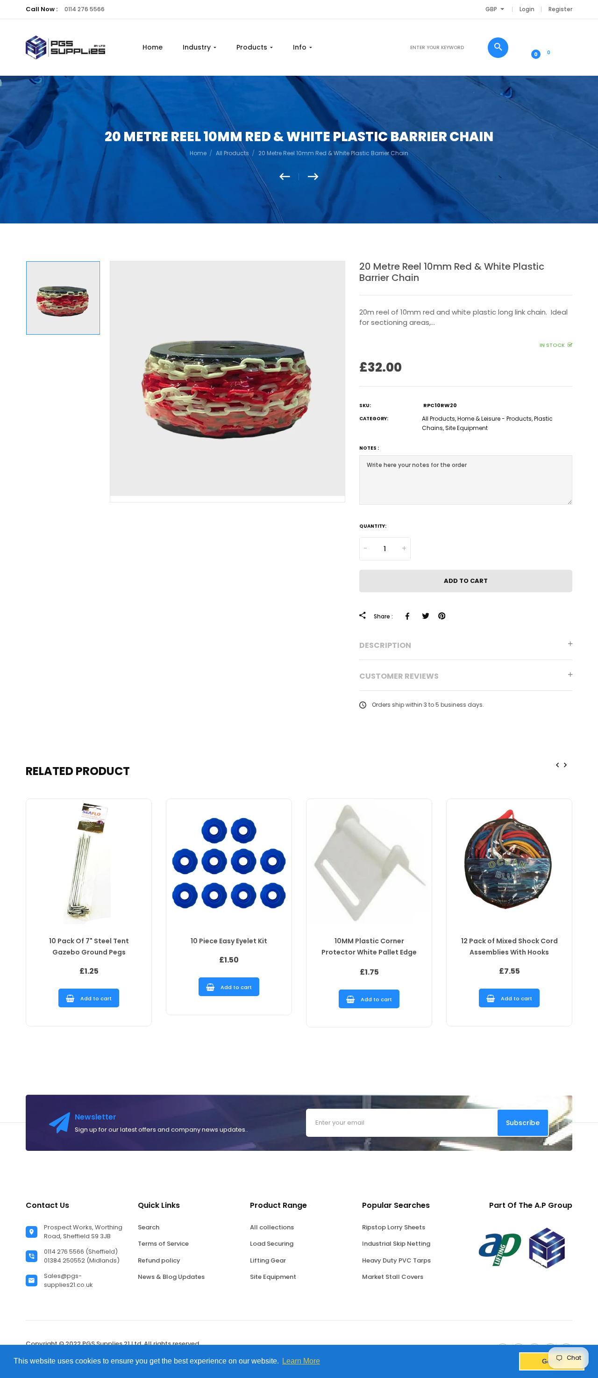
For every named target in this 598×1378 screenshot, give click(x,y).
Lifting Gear (268, 1260)
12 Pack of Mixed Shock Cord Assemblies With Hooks (509, 946)
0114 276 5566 (84, 9)
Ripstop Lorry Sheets (393, 1227)
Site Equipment (466, 428)
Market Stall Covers (392, 1276)
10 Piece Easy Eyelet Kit (229, 941)
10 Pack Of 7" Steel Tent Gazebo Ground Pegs (89, 946)
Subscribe (523, 1122)
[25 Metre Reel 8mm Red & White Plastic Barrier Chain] (313, 176)
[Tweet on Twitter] (425, 616)
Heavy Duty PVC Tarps (396, 1260)
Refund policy (159, 1260)
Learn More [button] (301, 1361)
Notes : (369, 448)
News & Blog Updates (171, 1276)
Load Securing (271, 1243)
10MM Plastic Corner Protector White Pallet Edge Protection (369, 947)
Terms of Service (163, 1243)
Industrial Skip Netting (396, 1243)
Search (148, 1227)
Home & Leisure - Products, (495, 419)
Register (560, 9)
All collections (272, 1227)
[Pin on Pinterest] (441, 616)
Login (527, 9)
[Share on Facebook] (409, 616)
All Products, (439, 419)
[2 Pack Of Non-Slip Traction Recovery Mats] (289, 176)
